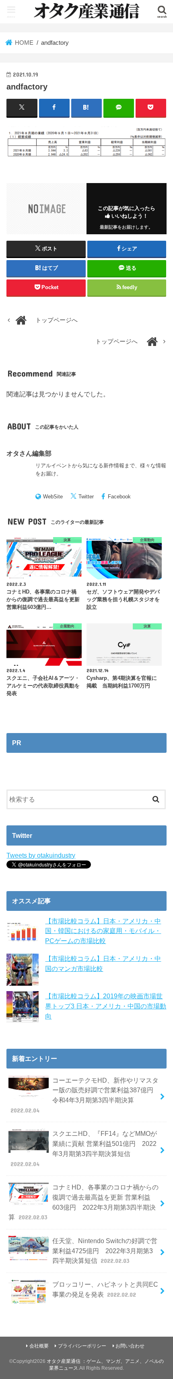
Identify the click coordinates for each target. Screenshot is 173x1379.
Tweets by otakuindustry (40, 855)
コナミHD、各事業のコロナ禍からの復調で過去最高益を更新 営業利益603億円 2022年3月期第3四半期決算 (83, 1202)
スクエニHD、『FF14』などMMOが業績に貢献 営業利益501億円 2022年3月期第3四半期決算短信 (83, 1148)
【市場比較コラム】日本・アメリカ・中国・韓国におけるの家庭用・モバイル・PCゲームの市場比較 (103, 930)
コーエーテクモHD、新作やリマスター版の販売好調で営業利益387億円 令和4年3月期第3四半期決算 (85, 1095)
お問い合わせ (129, 1346)
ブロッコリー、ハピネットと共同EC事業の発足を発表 (105, 1289)
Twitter (86, 497)
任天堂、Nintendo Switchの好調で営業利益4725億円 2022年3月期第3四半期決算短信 (104, 1250)
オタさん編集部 (28, 453)
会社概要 (39, 1346)
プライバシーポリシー (82, 1346)
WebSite (53, 497)
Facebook (119, 497)
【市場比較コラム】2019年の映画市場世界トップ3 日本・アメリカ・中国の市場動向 (105, 1005)
